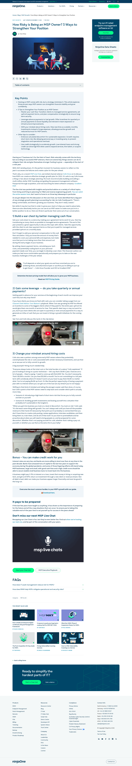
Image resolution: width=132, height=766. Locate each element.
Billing (14, 722)
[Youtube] (102, 739)
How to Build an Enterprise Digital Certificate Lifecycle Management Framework (23, 624)
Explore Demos (92, 1)
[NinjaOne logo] (19, 6)
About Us (44, 734)
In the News (44, 745)
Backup (15, 730)
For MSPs (62, 6)
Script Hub (44, 717)
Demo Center (45, 719)
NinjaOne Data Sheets (105, 47)
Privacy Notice (73, 706)
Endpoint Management (20, 709)
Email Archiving (17, 733)
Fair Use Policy (101, 734)
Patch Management (19, 711)
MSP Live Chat (35, 174)
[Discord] (112, 739)
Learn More (52, 1)
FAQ (42, 742)
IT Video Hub (45, 714)
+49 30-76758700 (109, 708)
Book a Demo (114, 6)
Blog (19, 15)
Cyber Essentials (74, 721)
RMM (14, 706)
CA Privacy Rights (74, 726)
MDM (14, 717)
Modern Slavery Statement (77, 724)
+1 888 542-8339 (112, 706)
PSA (14, 719)
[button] (14, 79)
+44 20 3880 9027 (105, 711)
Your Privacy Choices (75, 729)
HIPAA (71, 709)
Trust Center (44, 727)
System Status (45, 725)
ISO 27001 (72, 711)
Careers (43, 748)
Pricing (72, 6)
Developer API (45, 722)
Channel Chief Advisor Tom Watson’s (27, 304)
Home (14, 15)
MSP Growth (26, 15)
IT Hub (43, 711)
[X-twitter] (116, 739)
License (43, 751)
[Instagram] (109, 739)
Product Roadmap (18, 735)
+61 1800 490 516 (107, 721)
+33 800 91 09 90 (107, 713)
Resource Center (46, 706)
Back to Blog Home (20, 660)
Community (44, 740)
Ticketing (15, 725)
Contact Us (102, 1)
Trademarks (72, 732)
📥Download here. (48, 493)
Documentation (17, 727)
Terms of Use (101, 731)
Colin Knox (67, 174)
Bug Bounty (72, 714)
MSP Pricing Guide (52, 279)
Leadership (44, 737)
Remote (15, 714)
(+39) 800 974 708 (106, 719)
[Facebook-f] (105, 739)
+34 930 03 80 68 (107, 716)
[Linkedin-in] (98, 739)
